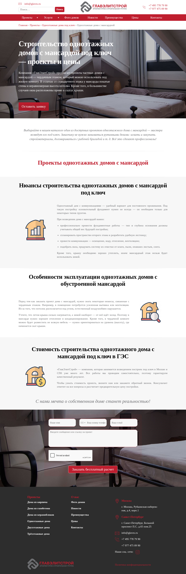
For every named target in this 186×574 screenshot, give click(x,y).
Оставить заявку (34, 106)
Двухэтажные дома (38, 527)
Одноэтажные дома (38, 521)
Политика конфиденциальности (133, 564)
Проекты (27, 17)
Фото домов (71, 17)
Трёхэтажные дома (38, 533)
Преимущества (114, 17)
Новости (93, 17)
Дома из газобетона (38, 508)
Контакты (156, 17)
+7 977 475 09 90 (158, 8)
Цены (135, 17)
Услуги (48, 17)
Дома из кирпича (37, 502)
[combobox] (82, 423)
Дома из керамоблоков (40, 514)
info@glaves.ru (32, 3)
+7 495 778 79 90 (158, 5)
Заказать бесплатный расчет (93, 469)
